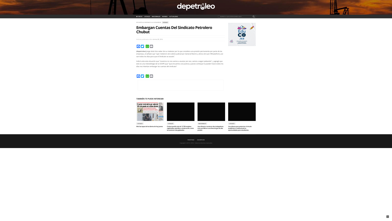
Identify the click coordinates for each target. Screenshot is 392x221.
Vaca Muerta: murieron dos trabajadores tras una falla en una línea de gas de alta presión (210, 128)
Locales (147, 16)
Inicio (140, 16)
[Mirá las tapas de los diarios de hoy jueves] (150, 112)
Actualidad (173, 16)
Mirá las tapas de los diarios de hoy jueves (149, 126)
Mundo (164, 16)
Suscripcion (201, 140)
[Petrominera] (181, 85)
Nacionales (156, 16)
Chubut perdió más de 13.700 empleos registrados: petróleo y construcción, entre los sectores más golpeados (180, 128)
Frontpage (191, 140)
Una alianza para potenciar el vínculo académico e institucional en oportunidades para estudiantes (240, 128)
